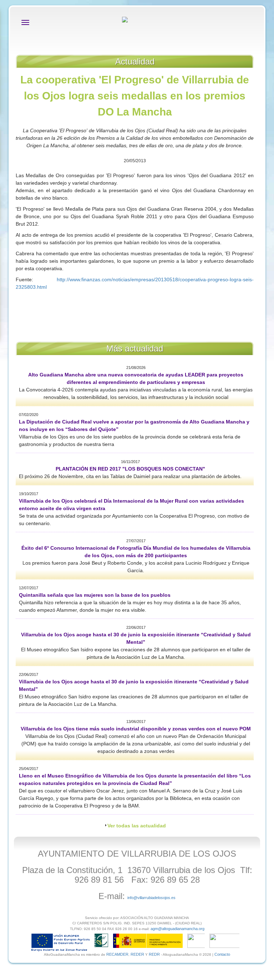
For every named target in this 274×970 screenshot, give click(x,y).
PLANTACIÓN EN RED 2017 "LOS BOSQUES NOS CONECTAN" (130, 469)
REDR (155, 954)
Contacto (222, 954)
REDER (137, 954)
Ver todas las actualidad (136, 825)
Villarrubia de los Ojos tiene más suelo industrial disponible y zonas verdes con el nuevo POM (136, 729)
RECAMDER (117, 954)
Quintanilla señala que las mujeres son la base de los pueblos (95, 595)
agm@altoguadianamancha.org (177, 929)
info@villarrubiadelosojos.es (151, 897)
